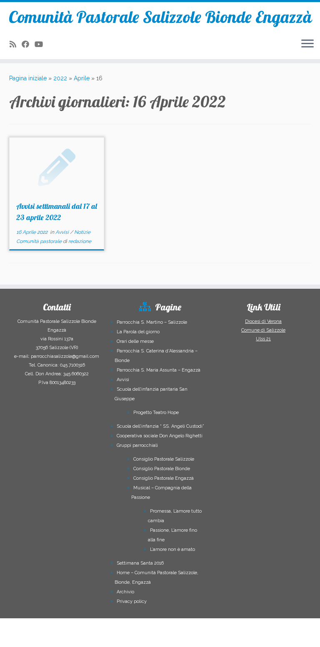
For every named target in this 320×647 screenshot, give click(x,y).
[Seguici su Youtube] (41, 44)
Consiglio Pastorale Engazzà (163, 478)
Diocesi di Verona (263, 321)
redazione (79, 241)
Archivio (125, 592)
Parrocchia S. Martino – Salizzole (152, 322)
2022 (60, 78)
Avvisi (62, 232)
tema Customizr (181, 637)
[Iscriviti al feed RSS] (16, 44)
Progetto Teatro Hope (156, 412)
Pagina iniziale (28, 78)
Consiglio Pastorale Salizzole (163, 459)
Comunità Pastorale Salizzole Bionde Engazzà (160, 17)
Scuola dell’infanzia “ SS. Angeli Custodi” (160, 426)
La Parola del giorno (138, 332)
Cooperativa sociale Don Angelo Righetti (159, 436)
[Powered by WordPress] (122, 635)
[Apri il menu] (307, 44)
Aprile (82, 78)
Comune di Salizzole (263, 330)
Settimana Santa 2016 (140, 563)
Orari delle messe (135, 341)
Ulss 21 (263, 339)
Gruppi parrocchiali (137, 445)
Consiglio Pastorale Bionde (161, 468)
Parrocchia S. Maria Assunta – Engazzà (158, 370)
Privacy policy (132, 601)
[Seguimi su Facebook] (28, 44)
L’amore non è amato (172, 549)
